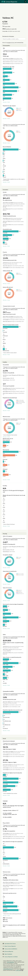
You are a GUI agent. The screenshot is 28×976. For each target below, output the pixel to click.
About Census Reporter (10, 946)
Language (5, 801)
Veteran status (6, 872)
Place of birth (6, 823)
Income (4, 192)
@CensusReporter (8, 951)
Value (4, 634)
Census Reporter (11, 2)
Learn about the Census (10, 943)
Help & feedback (8, 954)
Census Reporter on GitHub (11, 956)
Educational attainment (9, 741)
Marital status (6, 416)
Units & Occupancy (7, 536)
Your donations (10, 962)
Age (4, 48)
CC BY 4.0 (18, 970)
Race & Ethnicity (7, 146)
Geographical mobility (8, 691)
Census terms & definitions (10, 948)
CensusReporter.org (8, 969)
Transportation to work (9, 306)
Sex (4, 128)
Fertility (5, 485)
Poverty (5, 252)
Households (6, 364)
